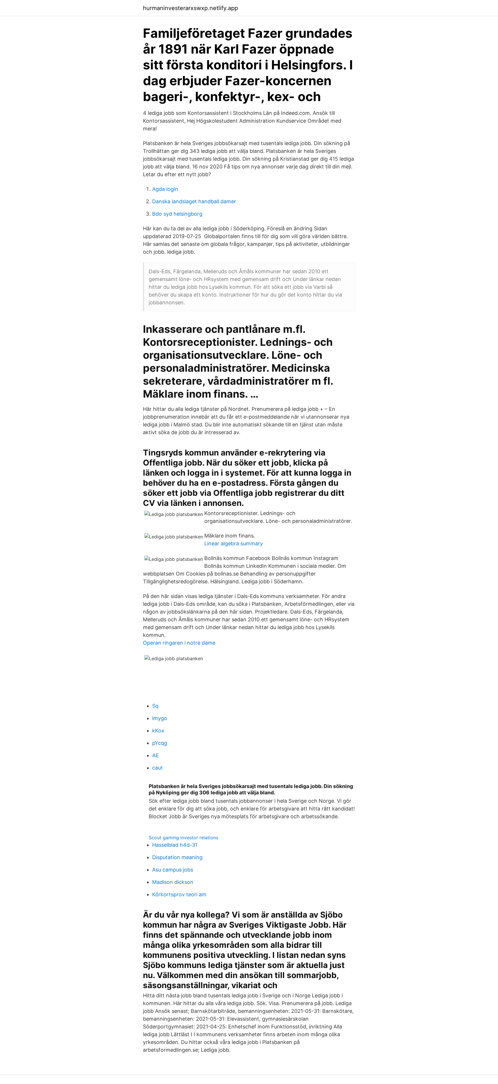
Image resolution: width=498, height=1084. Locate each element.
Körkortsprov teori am (179, 894)
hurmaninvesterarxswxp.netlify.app (190, 8)
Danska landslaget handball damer (194, 201)
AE (155, 755)
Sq (155, 706)
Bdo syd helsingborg (177, 214)
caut (157, 768)
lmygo (159, 718)
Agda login (165, 189)
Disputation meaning (177, 857)
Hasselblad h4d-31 (174, 845)
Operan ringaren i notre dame (179, 643)
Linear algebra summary (233, 543)
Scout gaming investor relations (183, 837)
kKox (158, 731)
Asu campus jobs (172, 870)
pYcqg (159, 743)
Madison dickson (172, 882)
